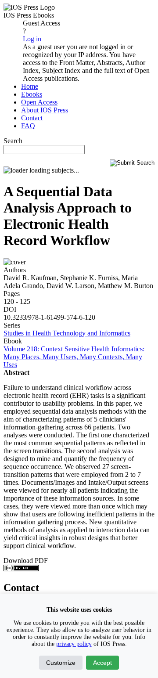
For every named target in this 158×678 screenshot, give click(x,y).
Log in (32, 39)
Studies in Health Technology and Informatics (67, 333)
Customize (60, 662)
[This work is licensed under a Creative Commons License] (21, 569)
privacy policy (74, 644)
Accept (102, 662)
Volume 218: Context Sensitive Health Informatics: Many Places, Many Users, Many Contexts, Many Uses (74, 356)
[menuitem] (29, 86)
